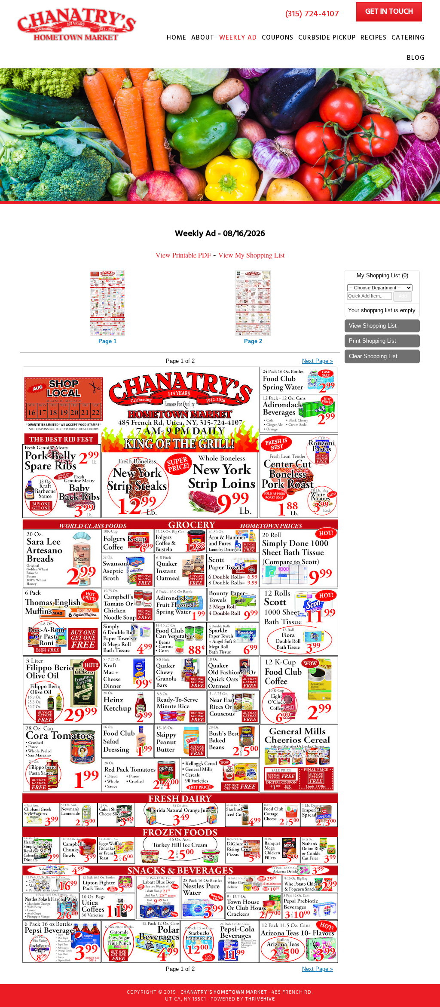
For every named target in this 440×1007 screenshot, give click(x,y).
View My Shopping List (251, 254)
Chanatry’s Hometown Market (78, 24)
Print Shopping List (372, 341)
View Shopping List (373, 325)
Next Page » (317, 361)
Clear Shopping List (373, 356)
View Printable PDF (183, 254)
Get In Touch (389, 12)
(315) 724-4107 (312, 14)
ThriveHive (260, 998)
